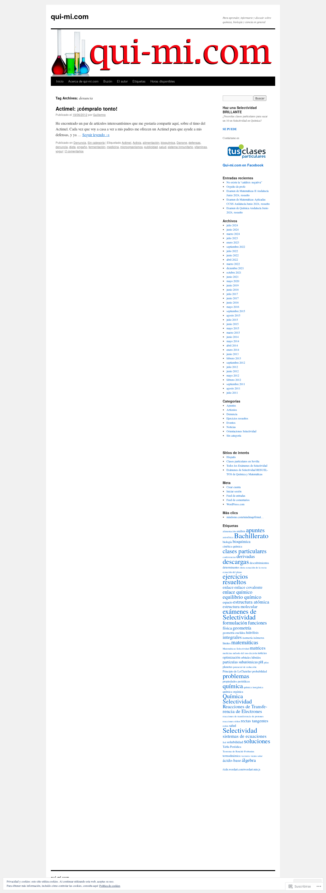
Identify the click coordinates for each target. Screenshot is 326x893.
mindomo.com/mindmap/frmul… (245, 517)
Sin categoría (96, 142)
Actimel (126, 142)
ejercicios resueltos (235, 579)
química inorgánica (253, 687)
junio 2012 (232, 371)
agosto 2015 (233, 315)
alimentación (151, 142)
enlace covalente (248, 587)
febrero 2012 (233, 380)
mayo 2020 (232, 281)
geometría (242, 628)
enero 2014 (232, 349)
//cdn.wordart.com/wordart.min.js (241, 769)
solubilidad (235, 741)
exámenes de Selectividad (239, 614)
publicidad (151, 147)
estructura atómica (251, 602)
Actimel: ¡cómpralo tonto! (86, 108)
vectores (245, 756)
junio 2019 (232, 285)
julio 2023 (232, 238)
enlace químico (237, 591)
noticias (262, 653)
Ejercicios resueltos (237, 418)
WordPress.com (235, 504)
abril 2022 (232, 259)
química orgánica (233, 692)
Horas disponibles (162, 81)
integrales (232, 637)
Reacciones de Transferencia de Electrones (245, 708)
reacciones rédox (231, 721)
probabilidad (259, 671)
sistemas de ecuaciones (245, 736)
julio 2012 (232, 367)
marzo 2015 (233, 332)
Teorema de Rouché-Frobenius (238, 751)
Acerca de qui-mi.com (83, 81)
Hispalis (231, 457)
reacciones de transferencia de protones (243, 716)
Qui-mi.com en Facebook (243, 165)
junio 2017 (232, 298)
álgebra (249, 760)
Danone (182, 142)
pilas (266, 662)
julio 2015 (232, 319)
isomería (247, 638)
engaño (82, 147)
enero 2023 (232, 242)
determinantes (231, 567)
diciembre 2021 (235, 268)
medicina (113, 147)
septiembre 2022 (235, 246)
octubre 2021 (233, 272)
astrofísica (228, 537)
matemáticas (244, 642)
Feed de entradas (235, 495)
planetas (227, 667)
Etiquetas (139, 81)
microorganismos (131, 147)
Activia (137, 142)
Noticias (231, 427)
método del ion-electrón (245, 653)
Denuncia (80, 142)
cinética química (232, 546)
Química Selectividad (237, 698)
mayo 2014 (232, 341)
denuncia (62, 147)
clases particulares (245, 551)
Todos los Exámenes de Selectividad (246, 465)
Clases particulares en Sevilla (242, 461)
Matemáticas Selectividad (236, 648)
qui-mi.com (70, 16)
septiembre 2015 (235, 311)
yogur (59, 151)
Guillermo (99, 115)
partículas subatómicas (240, 662)
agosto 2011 (233, 388)
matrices (258, 648)
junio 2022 (232, 255)
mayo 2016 (232, 307)
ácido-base (232, 760)
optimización (231, 657)
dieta (72, 147)
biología (227, 542)
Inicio (59, 81)
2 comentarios (74, 151)
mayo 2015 (232, 328)
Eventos (231, 422)
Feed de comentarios (238, 500)
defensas (194, 142)
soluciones (257, 741)
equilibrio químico (242, 596)
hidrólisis (252, 632)
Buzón (107, 81)
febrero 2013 (233, 358)
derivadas (246, 556)
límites (227, 643)
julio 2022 (232, 251)
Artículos (231, 410)
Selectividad (240, 730)
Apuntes (231, 405)
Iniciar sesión (234, 491)
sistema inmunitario (180, 147)
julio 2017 (232, 294)
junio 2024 (232, 229)
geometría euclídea (234, 633)
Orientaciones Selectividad (241, 431)
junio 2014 (232, 337)
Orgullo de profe (235, 186)
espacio (227, 602)
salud (162, 147)
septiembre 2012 (235, 362)
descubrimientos (259, 563)
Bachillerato (251, 535)
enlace (228, 587)
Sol (224, 742)
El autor (122, 81)
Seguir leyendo (96, 134)
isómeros (258, 638)
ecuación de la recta (256, 567)
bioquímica (168, 142)
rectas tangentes (254, 720)
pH (260, 662)
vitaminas (201, 147)
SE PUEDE (230, 129)
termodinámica (232, 756)
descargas (236, 561)
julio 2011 (232, 392)
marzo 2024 (233, 234)
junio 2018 (232, 289)
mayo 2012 (232, 375)
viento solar (257, 756)
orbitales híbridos (251, 658)
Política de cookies (109, 886)
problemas (236, 675)
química (233, 685)
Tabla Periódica (232, 747)
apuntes (255, 530)
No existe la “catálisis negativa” (244, 182)
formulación (235, 622)
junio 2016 (232, 302)
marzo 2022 (233, 264)
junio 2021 (232, 277)
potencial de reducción (244, 667)
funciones (257, 622)
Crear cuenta (233, 487)
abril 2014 (232, 345)
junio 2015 (232, 324)
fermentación (97, 147)
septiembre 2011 (235, 384)
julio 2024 (232, 225)
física (227, 628)
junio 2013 (232, 354)
